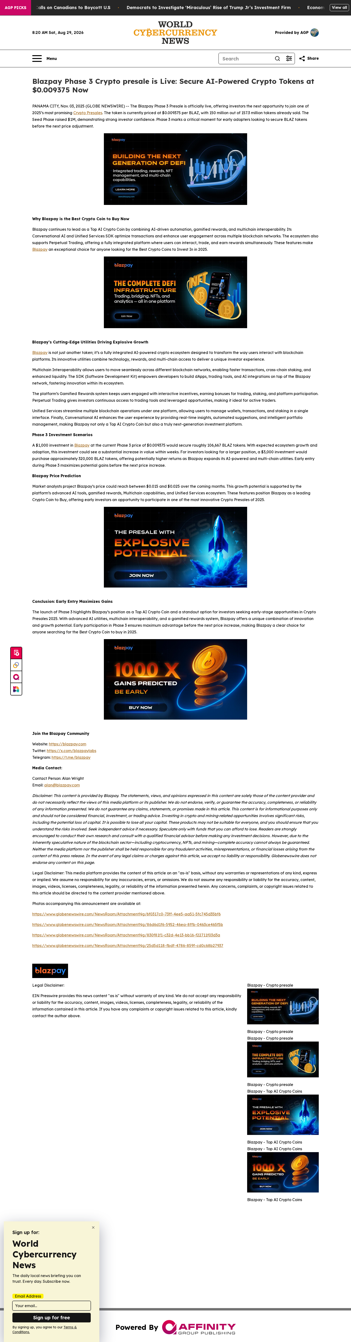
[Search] (277, 58)
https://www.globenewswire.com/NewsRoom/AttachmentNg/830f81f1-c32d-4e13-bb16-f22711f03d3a (126, 935)
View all (339, 7)
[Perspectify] (16, 665)
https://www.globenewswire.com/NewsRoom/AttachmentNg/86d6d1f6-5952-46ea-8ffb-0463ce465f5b (127, 924)
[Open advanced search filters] (289, 58)
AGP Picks (15, 7)
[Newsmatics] (16, 689)
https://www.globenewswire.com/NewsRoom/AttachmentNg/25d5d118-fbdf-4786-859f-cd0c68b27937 (127, 945)
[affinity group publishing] (16, 677)
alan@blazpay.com (62, 785)
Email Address (28, 1296)
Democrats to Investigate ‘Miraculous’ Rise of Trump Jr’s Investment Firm (209, 7)
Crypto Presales (87, 112)
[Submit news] (16, 653)
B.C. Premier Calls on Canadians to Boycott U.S (58, 7)
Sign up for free (51, 1318)
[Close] (93, 1227)
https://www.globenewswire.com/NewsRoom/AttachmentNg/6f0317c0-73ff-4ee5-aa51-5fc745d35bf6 (126, 914)
